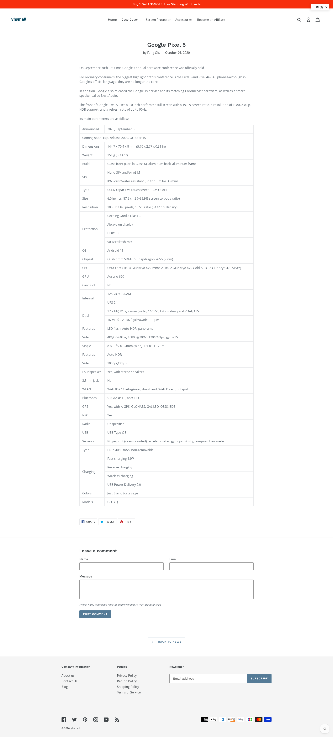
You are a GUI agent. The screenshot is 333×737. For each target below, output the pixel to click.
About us (68, 675)
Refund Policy (127, 681)
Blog (64, 687)
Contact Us (69, 681)
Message (85, 576)
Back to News (169, 641)
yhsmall (75, 728)
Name (83, 559)
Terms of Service (129, 692)
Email (173, 559)
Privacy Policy (127, 675)
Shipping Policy (128, 687)
